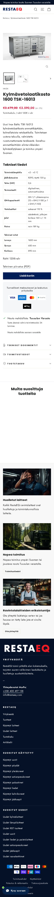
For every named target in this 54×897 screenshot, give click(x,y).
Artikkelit (7, 742)
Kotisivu (6, 18)
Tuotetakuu (16, 363)
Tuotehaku (8, 736)
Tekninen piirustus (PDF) (16, 266)
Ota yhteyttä (11, 631)
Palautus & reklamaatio (17, 883)
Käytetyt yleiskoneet (13, 771)
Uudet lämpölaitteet (13, 822)
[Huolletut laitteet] (27, 482)
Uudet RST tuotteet (13, 828)
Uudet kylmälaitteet (13, 817)
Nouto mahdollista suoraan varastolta (24, 332)
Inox (6, 88)
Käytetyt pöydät (11, 765)
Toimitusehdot (19, 878)
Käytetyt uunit (10, 760)
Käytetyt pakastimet (13, 782)
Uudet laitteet (10, 731)
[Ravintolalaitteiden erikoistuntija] (27, 592)
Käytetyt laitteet (11, 725)
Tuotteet (7, 719)
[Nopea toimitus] (27, 536)
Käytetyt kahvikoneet (13, 794)
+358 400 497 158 (13, 691)
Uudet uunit (9, 834)
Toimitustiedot (18, 354)
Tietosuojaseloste (40, 883)
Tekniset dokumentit (22, 345)
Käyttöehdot (35, 878)
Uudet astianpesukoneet (15, 845)
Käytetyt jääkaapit (12, 799)
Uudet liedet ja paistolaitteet (18, 839)
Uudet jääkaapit (11, 851)
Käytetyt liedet (10, 788)
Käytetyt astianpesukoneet (16, 777)
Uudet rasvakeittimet (13, 856)
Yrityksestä (8, 714)
